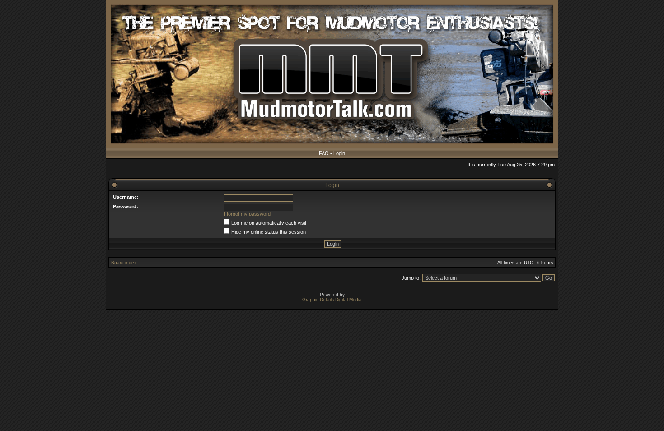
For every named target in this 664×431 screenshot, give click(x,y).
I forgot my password (247, 213)
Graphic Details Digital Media (332, 299)
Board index (123, 262)
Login (339, 153)
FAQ (324, 153)
